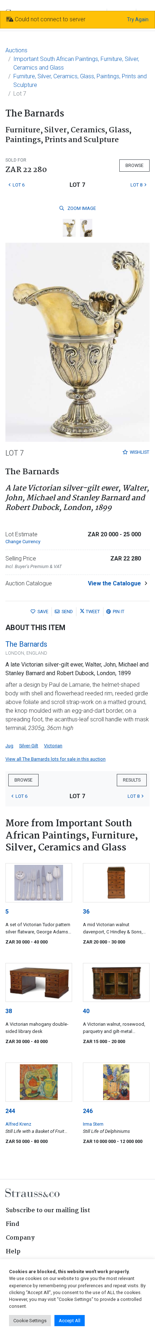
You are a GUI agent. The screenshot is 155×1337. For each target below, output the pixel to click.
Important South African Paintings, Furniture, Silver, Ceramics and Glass (76, 63)
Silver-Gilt (28, 745)
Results (132, 780)
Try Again (138, 19)
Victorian (53, 745)
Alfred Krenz (18, 1124)
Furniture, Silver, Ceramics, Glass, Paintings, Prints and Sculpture (80, 80)
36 (86, 911)
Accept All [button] (69, 1320)
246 (88, 1111)
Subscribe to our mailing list (48, 1210)
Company (20, 1238)
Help (13, 1252)
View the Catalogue (114, 583)
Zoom (81, 208)
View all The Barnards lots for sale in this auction (55, 759)
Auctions (16, 50)
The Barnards (26, 644)
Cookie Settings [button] (29, 1320)
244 (10, 1111)
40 (86, 1011)
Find (12, 1224)
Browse (134, 165)
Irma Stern (93, 1124)
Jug (9, 745)
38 (8, 1011)
